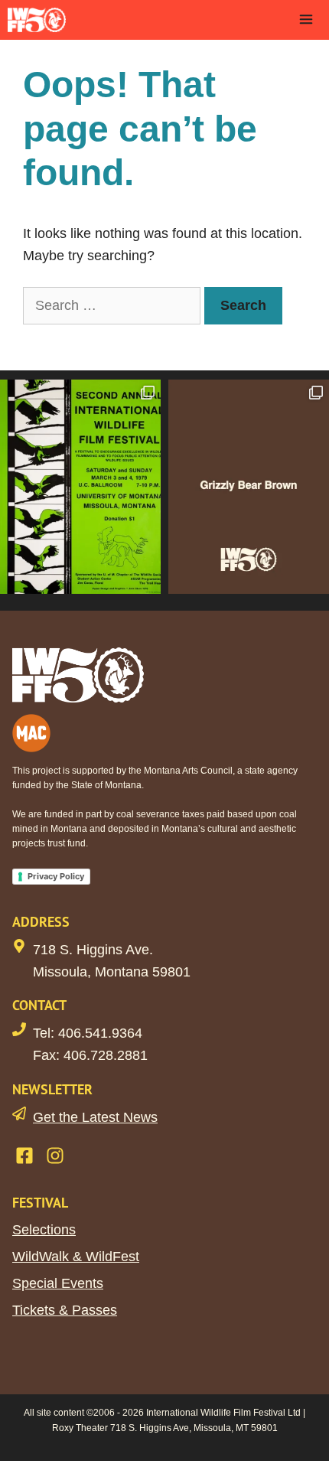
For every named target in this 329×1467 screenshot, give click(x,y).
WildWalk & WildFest (75, 1256)
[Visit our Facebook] (24, 1155)
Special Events (57, 1283)
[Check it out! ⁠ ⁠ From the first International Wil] (80, 486)
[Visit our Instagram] (55, 1155)
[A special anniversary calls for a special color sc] (248, 486)
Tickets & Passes (64, 1310)
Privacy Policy (56, 876)
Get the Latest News (95, 1117)
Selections (44, 1229)
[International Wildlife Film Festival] (37, 20)
